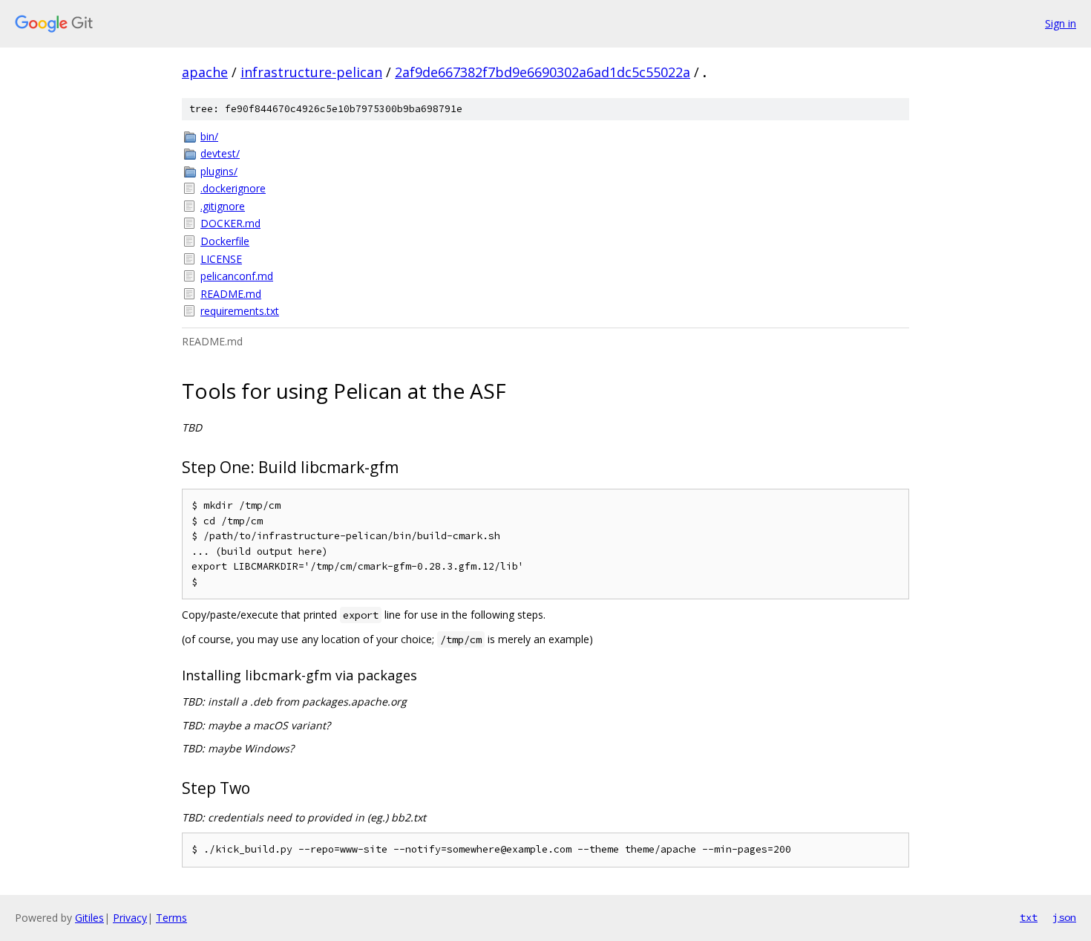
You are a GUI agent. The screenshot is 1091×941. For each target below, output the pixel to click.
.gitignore (222, 206)
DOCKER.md (230, 223)
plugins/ (218, 171)
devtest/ (220, 153)
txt (1029, 917)
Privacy (130, 918)
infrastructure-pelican (311, 72)
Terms (171, 918)
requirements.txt (239, 311)
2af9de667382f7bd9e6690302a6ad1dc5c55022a (542, 72)
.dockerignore (233, 188)
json (1064, 917)
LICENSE (221, 259)
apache (205, 72)
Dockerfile (224, 241)
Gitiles (89, 918)
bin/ (209, 136)
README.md (230, 294)
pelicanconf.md (236, 276)
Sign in (1060, 23)
